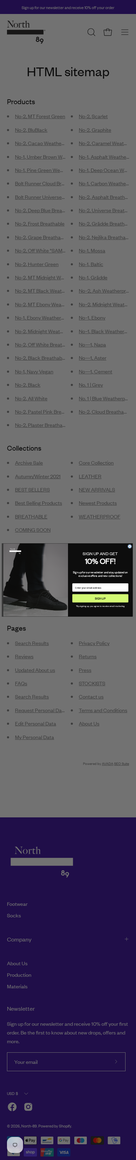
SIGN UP (100, 598)
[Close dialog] (129, 546)
